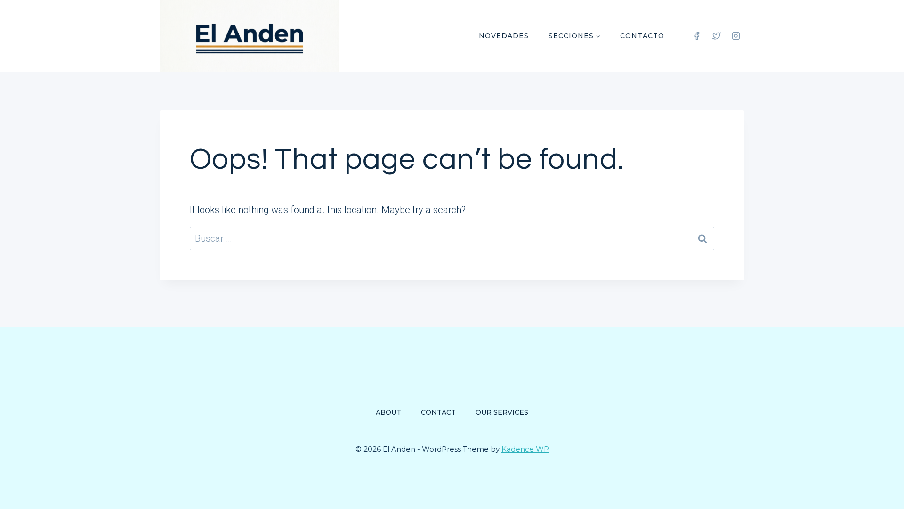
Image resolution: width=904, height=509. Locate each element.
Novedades (504, 36)
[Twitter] (716, 35)
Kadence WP (525, 448)
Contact (438, 412)
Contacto (642, 36)
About (388, 412)
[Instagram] (735, 35)
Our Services (502, 412)
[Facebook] (696, 35)
